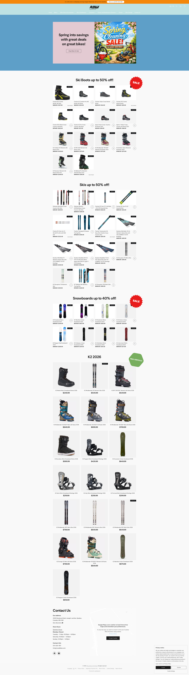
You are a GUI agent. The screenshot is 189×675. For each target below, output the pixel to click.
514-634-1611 (57, 645)
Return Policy (102, 668)
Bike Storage (129, 12)
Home (50, 12)
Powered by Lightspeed (94, 671)
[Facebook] (54, 653)
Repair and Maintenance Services (107, 12)
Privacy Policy (113, 633)
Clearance (92, 12)
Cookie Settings (110, 668)
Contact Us (137, 12)
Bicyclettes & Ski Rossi (92, 666)
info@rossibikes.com (59, 648)
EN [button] (170, 6)
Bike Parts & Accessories (67, 12)
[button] (115, 2)
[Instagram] (59, 653)
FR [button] (173, 6)
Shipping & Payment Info (92, 668)
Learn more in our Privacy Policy (163, 663)
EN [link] (73, 668)
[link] (171, 670)
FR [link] (75, 668)
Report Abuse (119, 668)
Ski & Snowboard (81, 12)
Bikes (55, 12)
